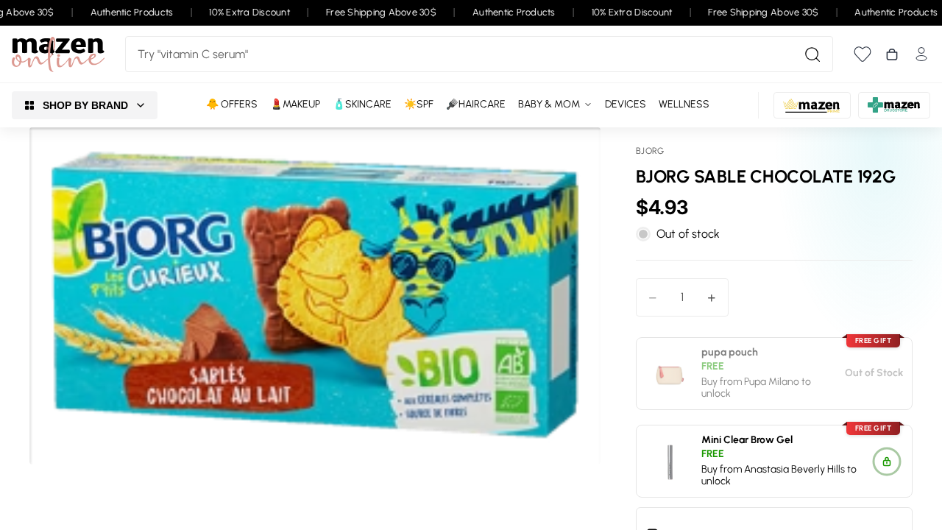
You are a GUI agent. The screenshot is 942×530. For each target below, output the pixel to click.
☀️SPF (418, 104)
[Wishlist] (862, 54)
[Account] (921, 54)
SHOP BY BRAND (85, 105)
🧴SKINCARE (362, 104)
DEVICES (625, 104)
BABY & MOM (549, 104)
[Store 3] (894, 105)
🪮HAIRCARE (476, 104)
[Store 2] (812, 105)
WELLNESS (684, 104)
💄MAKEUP (295, 104)
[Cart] (892, 54)
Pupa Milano (771, 381)
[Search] (812, 54)
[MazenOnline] (58, 54)
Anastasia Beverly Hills (794, 468)
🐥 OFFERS (232, 104)
